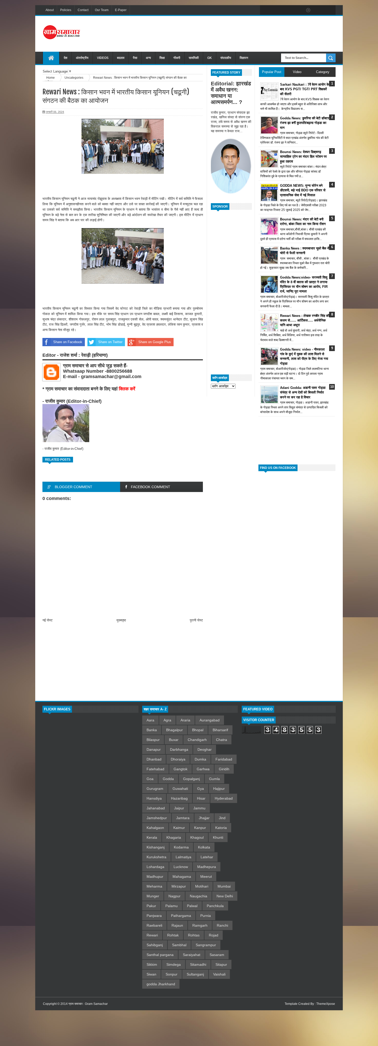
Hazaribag (179, 798)
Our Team (102, 10)
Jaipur (179, 808)
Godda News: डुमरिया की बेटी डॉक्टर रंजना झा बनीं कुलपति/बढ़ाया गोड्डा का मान (304, 122)
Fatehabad (155, 769)
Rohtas (194, 935)
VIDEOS (103, 58)
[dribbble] (308, 10)
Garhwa (203, 769)
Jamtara (183, 818)
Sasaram (217, 955)
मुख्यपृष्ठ (121, 620)
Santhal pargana (160, 955)
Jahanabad (156, 808)
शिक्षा (162, 58)
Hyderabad (224, 798)
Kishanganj (156, 847)
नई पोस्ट (47, 620)
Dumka (200, 759)
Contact (83, 10)
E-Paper (121, 10)
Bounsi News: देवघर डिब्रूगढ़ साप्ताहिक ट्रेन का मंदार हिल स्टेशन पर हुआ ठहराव (303, 156)
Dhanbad (154, 759)
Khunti (218, 837)
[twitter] (276, 10)
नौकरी (176, 58)
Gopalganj (191, 779)
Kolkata (204, 847)
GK (209, 58)
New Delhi (225, 896)
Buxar (173, 740)
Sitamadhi (198, 964)
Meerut (206, 876)
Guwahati (180, 788)
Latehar (207, 857)
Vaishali (219, 974)
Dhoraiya (178, 759)
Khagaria (173, 837)
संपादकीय (225, 58)
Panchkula (215, 906)
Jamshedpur (157, 818)
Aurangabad (210, 720)
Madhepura (206, 867)
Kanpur (200, 828)
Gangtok (180, 769)
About (50, 10)
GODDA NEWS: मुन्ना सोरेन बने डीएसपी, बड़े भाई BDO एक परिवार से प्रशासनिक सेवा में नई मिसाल (303, 190)
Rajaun (177, 925)
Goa (150, 779)
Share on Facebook (67, 342)
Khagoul (197, 837)
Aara (150, 720)
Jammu (199, 808)
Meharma (154, 886)
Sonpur (171, 974)
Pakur (151, 906)
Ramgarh (200, 925)
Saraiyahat (191, 955)
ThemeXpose (325, 1004)
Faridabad (223, 759)
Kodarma (181, 847)
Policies (65, 10)
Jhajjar (204, 818)
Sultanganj (195, 974)
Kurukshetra (156, 857)
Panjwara (154, 916)
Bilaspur (153, 740)
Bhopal (197, 730)
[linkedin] (319, 10)
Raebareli (154, 925)
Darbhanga (179, 749)
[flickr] (297, 10)
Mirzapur (179, 886)
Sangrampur (206, 945)
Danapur (154, 749)
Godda (168, 779)
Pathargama (181, 916)
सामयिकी (194, 58)
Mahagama (182, 876)
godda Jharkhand (161, 984)
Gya (200, 788)
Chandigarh (197, 740)
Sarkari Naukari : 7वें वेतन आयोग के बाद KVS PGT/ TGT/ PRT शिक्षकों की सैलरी (304, 89)
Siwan (151, 974)
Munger (153, 896)
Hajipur (219, 788)
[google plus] (330, 10)
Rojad (213, 935)
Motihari (201, 886)
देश (65, 58)
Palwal (192, 906)
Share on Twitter (110, 342)
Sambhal (179, 945)
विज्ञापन (244, 58)
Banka (152, 730)
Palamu (171, 906)
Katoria (221, 828)
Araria (185, 720)
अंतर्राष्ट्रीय (82, 58)
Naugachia (198, 896)
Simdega (173, 964)
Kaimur (179, 828)
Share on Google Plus (154, 342)
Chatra (221, 740)
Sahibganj (155, 945)
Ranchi (222, 925)
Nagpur (174, 896)
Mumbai (224, 886)
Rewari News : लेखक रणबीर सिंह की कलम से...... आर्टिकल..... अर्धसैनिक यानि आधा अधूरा (304, 320)
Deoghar (204, 749)
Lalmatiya (183, 857)
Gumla (214, 779)
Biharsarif (220, 730)
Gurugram (155, 788)
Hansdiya (154, 798)
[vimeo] (287, 10)
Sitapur (221, 964)
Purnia (205, 916)
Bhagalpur (174, 730)
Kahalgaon (155, 828)
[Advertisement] (242, 33)
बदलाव (120, 58)
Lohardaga (155, 867)
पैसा (135, 58)
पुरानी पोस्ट (196, 620)
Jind (222, 818)
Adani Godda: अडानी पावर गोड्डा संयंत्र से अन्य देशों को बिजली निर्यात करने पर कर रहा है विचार (303, 392)
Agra (167, 720)
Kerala (152, 837)
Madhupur (155, 876)
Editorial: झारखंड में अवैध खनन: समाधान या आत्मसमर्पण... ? (231, 93)
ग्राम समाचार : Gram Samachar (88, 1004)
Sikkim (152, 964)
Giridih (224, 769)
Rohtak (173, 935)
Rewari (152, 935)
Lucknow (181, 867)
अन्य (148, 58)
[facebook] (265, 10)
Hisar (201, 798)
